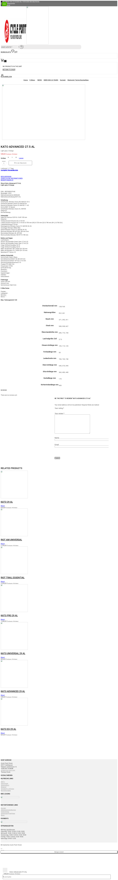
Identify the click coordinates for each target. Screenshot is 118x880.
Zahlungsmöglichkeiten (8, 810)
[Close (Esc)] (1, 848)
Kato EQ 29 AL (8, 729)
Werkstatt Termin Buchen (78, 80)
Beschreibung (6, 176)
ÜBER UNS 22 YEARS (51, 80)
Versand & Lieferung (7, 789)
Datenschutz (5, 785)
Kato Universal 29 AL (13, 653)
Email (57, 445)
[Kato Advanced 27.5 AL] (5, 872)
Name (57, 438)
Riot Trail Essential (13, 577)
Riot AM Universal (11, 539)
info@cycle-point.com (8, 770)
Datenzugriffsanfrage (8, 813)
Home (26, 80)
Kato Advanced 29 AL (13, 691)
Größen (3, 158)
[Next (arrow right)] (3, 850)
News (3, 815)
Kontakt (63, 80)
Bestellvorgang (6, 790)
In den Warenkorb (21, 163)
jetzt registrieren (54, 756)
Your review (59, 413)
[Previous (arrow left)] (1, 850)
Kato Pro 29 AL (9, 615)
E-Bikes (32, 80)
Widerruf (3, 787)
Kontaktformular (91, 756)
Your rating (59, 408)
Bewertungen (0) (7, 180)
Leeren (21, 158)
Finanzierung (5, 812)
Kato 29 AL (7, 502)
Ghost (3, 506)
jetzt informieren (18, 756)
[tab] (55, 176)
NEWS (39, 80)
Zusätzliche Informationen (11, 178)
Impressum (4, 783)
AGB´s (3, 782)
